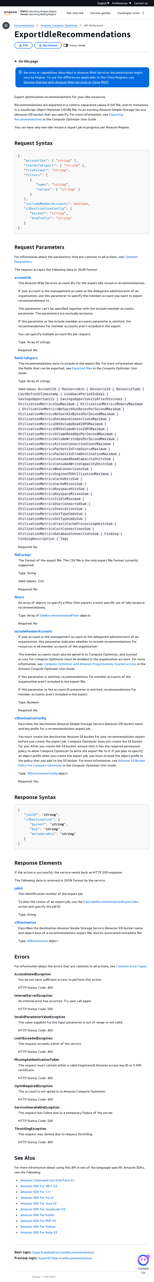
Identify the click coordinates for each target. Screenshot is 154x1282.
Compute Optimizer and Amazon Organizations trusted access (90, 664)
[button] (26, 61)
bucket (38, 213)
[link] (93, 25)
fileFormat (36, 170)
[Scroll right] (143, 13)
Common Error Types (131, 966)
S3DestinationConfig (42, 773)
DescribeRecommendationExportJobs (111, 902)
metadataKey (43, 834)
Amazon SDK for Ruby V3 (38, 1232)
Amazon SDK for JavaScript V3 (42, 1209)
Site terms (50, 1276)
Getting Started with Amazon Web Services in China (61, 82)
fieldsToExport (40, 165)
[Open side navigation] (6, 25)
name (42, 184)
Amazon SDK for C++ (35, 1192)
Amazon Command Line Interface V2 (47, 1180)
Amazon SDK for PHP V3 (38, 1221)
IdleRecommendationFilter (59, 615)
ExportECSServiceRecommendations (65, 1258)
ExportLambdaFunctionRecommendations (63, 1252)
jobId (31, 815)
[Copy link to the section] (11, 143)
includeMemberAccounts (47, 204)
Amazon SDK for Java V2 (38, 1203)
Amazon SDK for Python (38, 1226)
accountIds (36, 161)
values (44, 189)
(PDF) (104, 82)
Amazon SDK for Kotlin (37, 1215)
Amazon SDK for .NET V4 (38, 1186)
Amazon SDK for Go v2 (37, 1198)
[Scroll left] (63, 13)
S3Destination (37, 941)
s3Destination (39, 819)
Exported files (82, 368)
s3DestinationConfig (45, 208)
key (35, 829)
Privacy (36, 1276)
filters (33, 175)
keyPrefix (41, 218)
